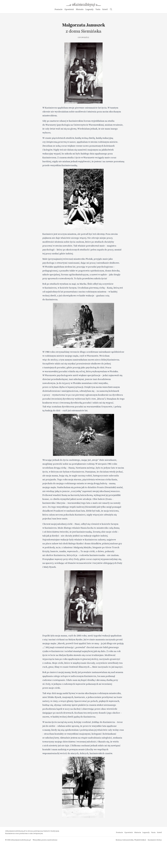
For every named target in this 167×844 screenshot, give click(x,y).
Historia (80, 9)
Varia (97, 9)
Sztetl (105, 9)
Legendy (89, 9)
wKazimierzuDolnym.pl (21, 840)
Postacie (58, 9)
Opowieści (69, 9)
